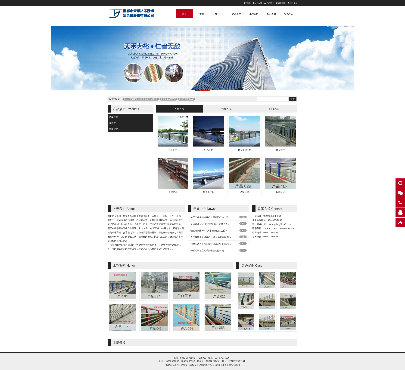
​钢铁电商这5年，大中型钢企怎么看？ (208, 230)
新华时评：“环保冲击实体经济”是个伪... (209, 223)
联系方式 (288, 13)
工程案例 (253, 13)
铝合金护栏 (208, 192)
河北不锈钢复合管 (186, 99)
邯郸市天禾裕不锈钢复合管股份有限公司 (141, 99)
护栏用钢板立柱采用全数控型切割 (207, 250)
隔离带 (112, 123)
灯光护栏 (172, 149)
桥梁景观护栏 (244, 149)
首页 (184, 13)
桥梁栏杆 (113, 117)
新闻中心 (219, 13)
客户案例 (271, 13)
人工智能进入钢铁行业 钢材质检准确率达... (211, 237)
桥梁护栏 (280, 149)
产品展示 (236, 13)
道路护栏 (113, 129)
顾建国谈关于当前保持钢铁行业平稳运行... (211, 243)
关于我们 (201, 13)
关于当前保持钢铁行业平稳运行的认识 (209, 217)
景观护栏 (172, 192)
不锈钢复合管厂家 (168, 99)
